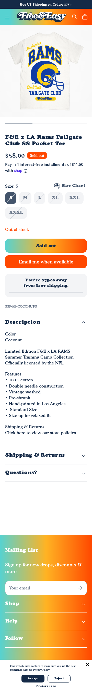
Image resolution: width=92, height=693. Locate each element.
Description (22, 322)
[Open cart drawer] (85, 17)
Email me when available (46, 261)
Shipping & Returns (35, 455)
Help (11, 621)
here (21, 432)
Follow (14, 639)
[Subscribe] (80, 588)
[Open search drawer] (75, 17)
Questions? (21, 473)
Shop (12, 604)
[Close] (87, 664)
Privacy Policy (41, 669)
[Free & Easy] (41, 17)
